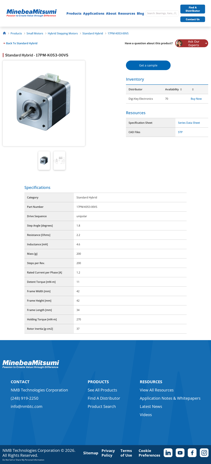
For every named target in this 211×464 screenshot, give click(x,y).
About (111, 13)
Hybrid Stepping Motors (63, 33)
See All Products (102, 390)
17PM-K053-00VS (118, 33)
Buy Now (196, 99)
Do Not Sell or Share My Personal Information (23, 459)
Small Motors (35, 33)
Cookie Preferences (149, 452)
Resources (126, 13)
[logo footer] (30, 367)
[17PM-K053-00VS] (33, 13)
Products (73, 13)
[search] (175, 13)
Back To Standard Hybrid (21, 43)
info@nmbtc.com (26, 406)
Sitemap (90, 453)
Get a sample (148, 65)
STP (180, 132)
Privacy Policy (108, 452)
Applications (93, 13)
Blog (140, 13)
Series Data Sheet (189, 123)
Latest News (151, 406)
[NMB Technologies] (5, 33)
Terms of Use (126, 452)
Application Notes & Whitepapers (170, 398)
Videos (146, 414)
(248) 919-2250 (24, 398)
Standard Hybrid (92, 33)
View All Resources (157, 390)
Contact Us (193, 19)
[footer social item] (168, 452)
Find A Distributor (193, 9)
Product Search (102, 406)
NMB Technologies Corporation (39, 390)
